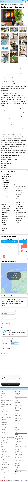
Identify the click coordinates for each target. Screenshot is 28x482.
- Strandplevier (4, 416)
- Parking (17, 429)
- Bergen (17, 449)
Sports (2, 469)
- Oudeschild (18, 408)
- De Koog (17, 407)
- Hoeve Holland (4, 411)
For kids (2, 399)
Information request (6, 327)
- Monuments (4, 451)
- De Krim (3, 429)
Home (2, 391)
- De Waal (17, 410)
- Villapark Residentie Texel (7, 437)
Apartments (3, 406)
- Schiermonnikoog (19, 438)
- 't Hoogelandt (4, 424)
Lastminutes (4, 442)
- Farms (2, 461)
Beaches (3, 446)
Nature (2, 466)
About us (17, 469)
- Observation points (5, 456)
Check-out (5, 343)
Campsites (3, 419)
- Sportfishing (18, 391)
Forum (16, 432)
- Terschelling (18, 441)
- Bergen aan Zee (19, 448)
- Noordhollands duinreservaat (18, 455)
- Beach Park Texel (5, 426)
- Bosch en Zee (4, 408)
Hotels (2, 440)
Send (11, 384)
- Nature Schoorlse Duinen (21, 446)
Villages (16, 400)
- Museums (3, 449)
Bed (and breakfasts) (6, 417)
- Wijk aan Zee (18, 457)
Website (5, 167)
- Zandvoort (17, 465)
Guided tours (4, 467)
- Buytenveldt (4, 427)
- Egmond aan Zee (19, 452)
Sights (2, 448)
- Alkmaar (17, 451)
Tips (2, 397)
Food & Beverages (19, 394)
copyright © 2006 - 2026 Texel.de (21, 480)
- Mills (2, 454)
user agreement (10, 480)
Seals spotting (18, 418)
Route (16, 426)
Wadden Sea (17, 420)
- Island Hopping (18, 417)
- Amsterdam (18, 462)
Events (16, 396)
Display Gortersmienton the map (14, 275)
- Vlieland (17, 443)
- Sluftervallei (4, 434)
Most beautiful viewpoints (7, 400)
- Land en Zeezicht (5, 412)
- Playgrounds (4, 462)
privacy (14, 480)
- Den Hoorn (17, 404)
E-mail (4, 165)
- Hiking (2, 474)
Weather (3, 402)
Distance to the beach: (21, 212)
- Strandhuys (4, 414)
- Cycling (3, 472)
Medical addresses (19, 430)
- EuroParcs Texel (5, 430)
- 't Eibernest (4, 422)
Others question (6, 348)
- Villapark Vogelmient (6, 439)
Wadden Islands (18, 415)
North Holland (18, 444)
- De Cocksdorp (18, 405)
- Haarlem (17, 463)
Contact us (17, 473)
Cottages (3, 421)
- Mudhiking (17, 393)
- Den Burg (17, 402)
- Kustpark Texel (4, 432)
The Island (3, 395)
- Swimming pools (5, 470)
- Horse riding (4, 475)
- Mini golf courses (5, 464)
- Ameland (17, 439)
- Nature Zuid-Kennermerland (18, 459)
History (16, 421)
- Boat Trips (3, 459)
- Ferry (16, 427)
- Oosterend (17, 412)
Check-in (4, 341)
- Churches (3, 452)
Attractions (3, 457)
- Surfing (3, 477)
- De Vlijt (3, 409)
